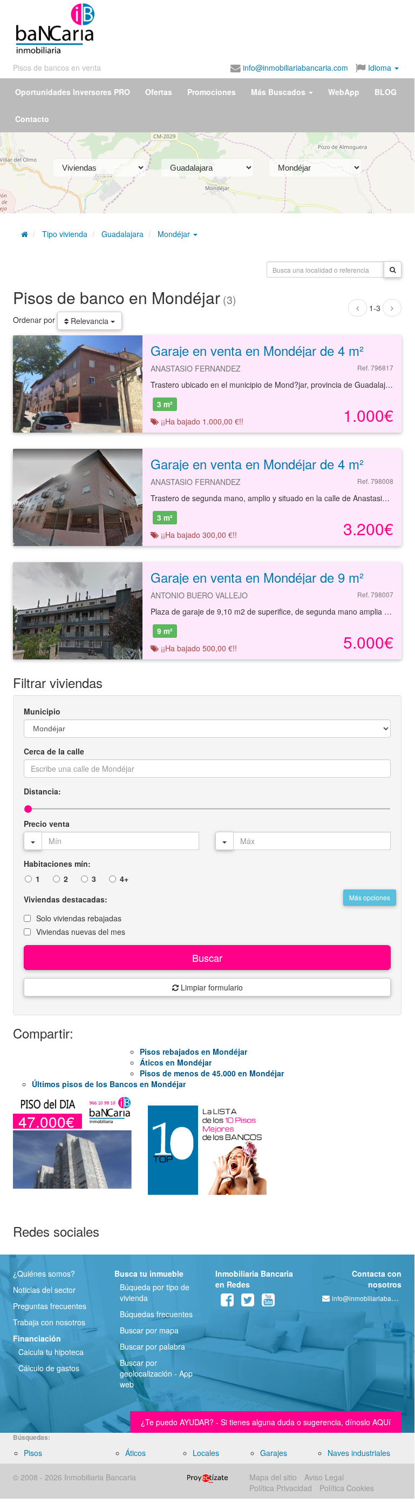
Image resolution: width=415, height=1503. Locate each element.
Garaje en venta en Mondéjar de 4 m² (257, 350)
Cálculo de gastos (48, 1368)
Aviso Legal (324, 1477)
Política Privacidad (280, 1487)
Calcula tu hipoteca (51, 1351)
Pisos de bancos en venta (57, 67)
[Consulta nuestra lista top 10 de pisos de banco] (207, 1155)
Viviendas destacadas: (65, 899)
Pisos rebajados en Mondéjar (193, 1051)
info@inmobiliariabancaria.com (294, 67)
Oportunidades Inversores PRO (72, 91)
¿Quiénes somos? (44, 1273)
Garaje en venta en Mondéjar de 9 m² (257, 577)
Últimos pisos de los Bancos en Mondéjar (109, 1084)
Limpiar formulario (211, 987)
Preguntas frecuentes (49, 1305)
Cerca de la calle (54, 751)
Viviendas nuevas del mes (80, 931)
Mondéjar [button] (175, 233)
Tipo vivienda (64, 233)
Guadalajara (122, 233)
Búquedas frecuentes (156, 1314)
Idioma (379, 67)
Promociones (211, 91)
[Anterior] (357, 307)
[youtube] (268, 1302)
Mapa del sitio (273, 1477)
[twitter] (247, 1302)
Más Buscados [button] (279, 91)
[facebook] (227, 1302)
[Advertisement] (200, 25)
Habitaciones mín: (57, 863)
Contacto (32, 118)
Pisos (33, 1452)
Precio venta (47, 823)
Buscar (207, 958)
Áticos (135, 1452)
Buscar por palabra (152, 1346)
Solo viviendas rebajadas (78, 918)
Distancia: (42, 791)
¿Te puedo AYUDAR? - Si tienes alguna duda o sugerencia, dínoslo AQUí (266, 1422)
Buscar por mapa (149, 1330)
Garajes (273, 1452)
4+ (124, 878)
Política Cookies (346, 1487)
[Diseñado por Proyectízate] (207, 1477)
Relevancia (90, 320)
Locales (206, 1452)
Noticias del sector (44, 1289)
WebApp (343, 91)
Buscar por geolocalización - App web (156, 1373)
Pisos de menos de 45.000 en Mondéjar (212, 1073)
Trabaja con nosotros (49, 1322)
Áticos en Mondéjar (176, 1062)
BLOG (386, 91)
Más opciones (369, 897)
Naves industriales (359, 1452)
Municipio (42, 711)
